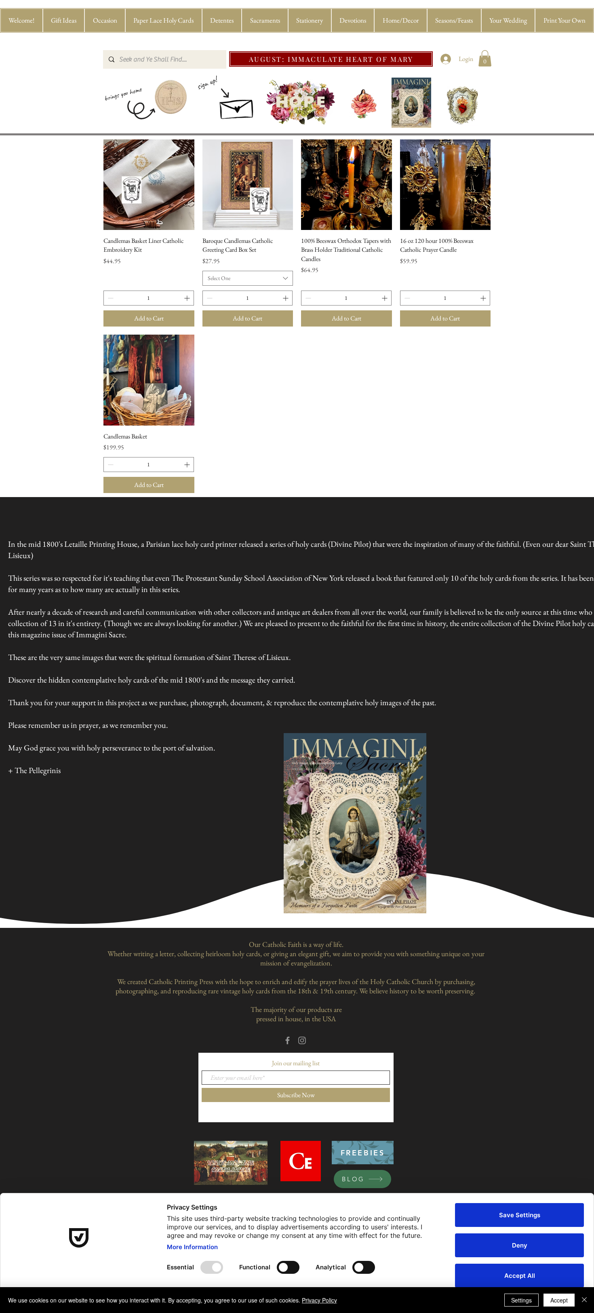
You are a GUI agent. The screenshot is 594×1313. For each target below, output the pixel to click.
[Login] (446, 59)
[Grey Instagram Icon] (302, 1040)
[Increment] (188, 298)
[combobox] (247, 278)
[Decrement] (110, 298)
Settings (521, 1300)
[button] (64, 20)
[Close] (584, 1300)
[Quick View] (148, 184)
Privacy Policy (319, 1300)
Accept (559, 1300)
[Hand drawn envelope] (237, 106)
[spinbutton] (149, 298)
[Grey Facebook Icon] (287, 1040)
